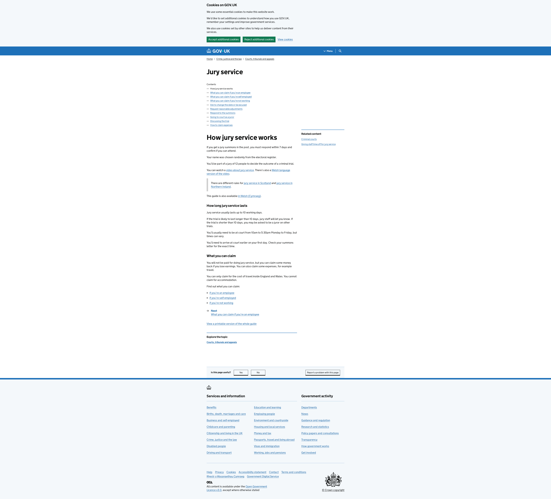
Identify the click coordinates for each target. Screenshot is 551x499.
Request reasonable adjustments (226, 108)
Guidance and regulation (315, 420)
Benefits (211, 407)
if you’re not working (221, 303)
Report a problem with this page (322, 372)
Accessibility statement (252, 472)
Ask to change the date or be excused (228, 104)
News (304, 413)
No (261, 372)
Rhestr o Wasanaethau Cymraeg (225, 476)
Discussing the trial (219, 121)
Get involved (308, 452)
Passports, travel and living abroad (274, 439)
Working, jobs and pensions (270, 452)
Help (209, 472)
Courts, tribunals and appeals (259, 59)
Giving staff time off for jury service (318, 144)
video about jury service (240, 170)
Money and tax (262, 433)
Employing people (264, 413)
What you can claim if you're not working (230, 100)
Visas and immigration (267, 446)
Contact (274, 472)
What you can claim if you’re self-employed (231, 96)
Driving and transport (219, 452)
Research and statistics (315, 426)
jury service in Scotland (257, 183)
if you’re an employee (221, 292)
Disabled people (216, 446)
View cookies (285, 39)
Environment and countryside (271, 420)
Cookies (231, 472)
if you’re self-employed (222, 298)
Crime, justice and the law (229, 59)
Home (210, 59)
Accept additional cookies (223, 39)
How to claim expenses (221, 125)
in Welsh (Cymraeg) (249, 196)
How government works (315, 446)
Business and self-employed (223, 420)
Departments (309, 407)
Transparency (309, 439)
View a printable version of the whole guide (232, 323)
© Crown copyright (333, 490)
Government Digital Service (263, 476)
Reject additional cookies (259, 39)
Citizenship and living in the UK (224, 433)
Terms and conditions (293, 472)
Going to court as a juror (222, 117)
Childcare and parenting (221, 426)
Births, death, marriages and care (226, 413)
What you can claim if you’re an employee (230, 92)
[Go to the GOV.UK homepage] (218, 51)
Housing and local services (269, 426)
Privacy (219, 472)
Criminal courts (309, 139)
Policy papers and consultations (320, 433)
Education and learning (267, 407)
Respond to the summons (222, 113)
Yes (243, 372)
